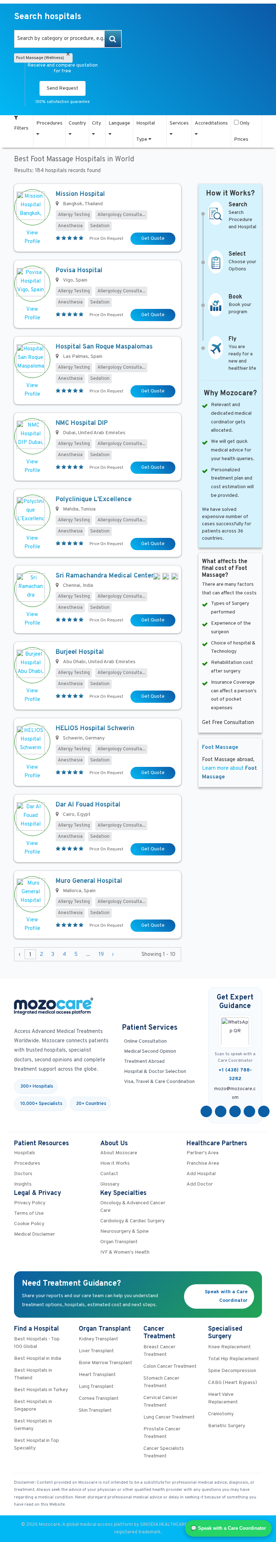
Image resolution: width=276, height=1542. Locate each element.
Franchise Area (203, 1163)
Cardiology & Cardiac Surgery (132, 1221)
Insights (23, 1184)
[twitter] (220, 1111)
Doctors (23, 1174)
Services (179, 123)
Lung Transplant (96, 1387)
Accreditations (211, 123)
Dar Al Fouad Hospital (88, 805)
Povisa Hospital (79, 270)
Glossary (109, 1184)
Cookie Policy (29, 1224)
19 (101, 954)
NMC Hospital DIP (82, 423)
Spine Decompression (232, 1371)
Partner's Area (202, 1153)
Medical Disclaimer (34, 1234)
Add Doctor (200, 1184)
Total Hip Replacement (233, 1359)
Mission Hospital (80, 194)
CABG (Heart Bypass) (232, 1383)
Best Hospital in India (37, 1359)
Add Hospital (201, 1174)
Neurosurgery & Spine (124, 1231)
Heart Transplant (97, 1375)
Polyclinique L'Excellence (94, 499)
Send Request (62, 88)
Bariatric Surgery (226, 1426)
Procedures (49, 123)
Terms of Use (29, 1213)
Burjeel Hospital (80, 652)
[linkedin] (249, 1111)
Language (119, 123)
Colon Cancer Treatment (170, 1366)
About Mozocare (118, 1153)
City (96, 123)
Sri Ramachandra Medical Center (105, 576)
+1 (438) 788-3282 (235, 1074)
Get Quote (153, 238)
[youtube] (235, 1111)
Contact (109, 1174)
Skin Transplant (95, 1410)
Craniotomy (221, 1414)
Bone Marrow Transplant (105, 1363)
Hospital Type (145, 131)
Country (77, 123)
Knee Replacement (229, 1347)
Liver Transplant (96, 1351)
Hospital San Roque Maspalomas (104, 347)
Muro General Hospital (89, 881)
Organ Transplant (119, 1242)
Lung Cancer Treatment (169, 1417)
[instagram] (264, 1111)
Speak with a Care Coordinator (226, 1296)
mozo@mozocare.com (235, 1093)
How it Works (115, 1163)
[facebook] (206, 1111)
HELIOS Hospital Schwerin (95, 728)
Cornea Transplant (99, 1398)
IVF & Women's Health (125, 1252)
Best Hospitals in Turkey (41, 1390)
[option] (68, 39)
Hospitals (24, 1153)
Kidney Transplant (98, 1339)
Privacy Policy (29, 1203)
